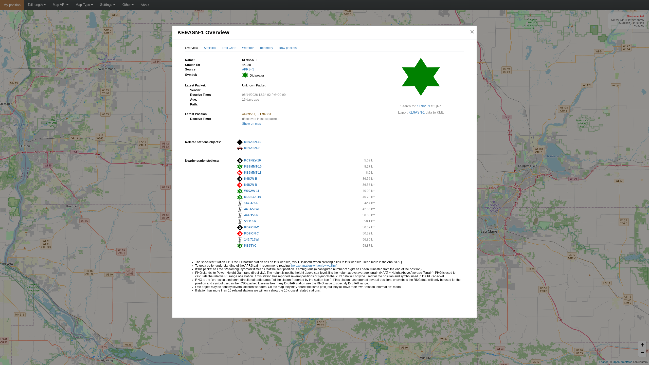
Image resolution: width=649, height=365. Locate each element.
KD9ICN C (251, 233)
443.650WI (251, 209)
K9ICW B (250, 185)
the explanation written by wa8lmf (313, 265)
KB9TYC (250, 245)
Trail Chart (229, 48)
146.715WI (251, 239)
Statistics (210, 48)
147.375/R (251, 203)
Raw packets (288, 48)
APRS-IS (248, 69)
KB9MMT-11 (252, 172)
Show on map (251, 123)
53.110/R (250, 221)
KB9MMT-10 (253, 166)
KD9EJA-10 (252, 197)
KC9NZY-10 (252, 160)
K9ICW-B (250, 178)
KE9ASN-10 (252, 142)
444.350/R (251, 215)
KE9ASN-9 (252, 148)
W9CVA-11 (251, 191)
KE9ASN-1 (417, 112)
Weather (248, 48)
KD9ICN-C (251, 227)
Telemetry (266, 48)
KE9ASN (423, 106)
